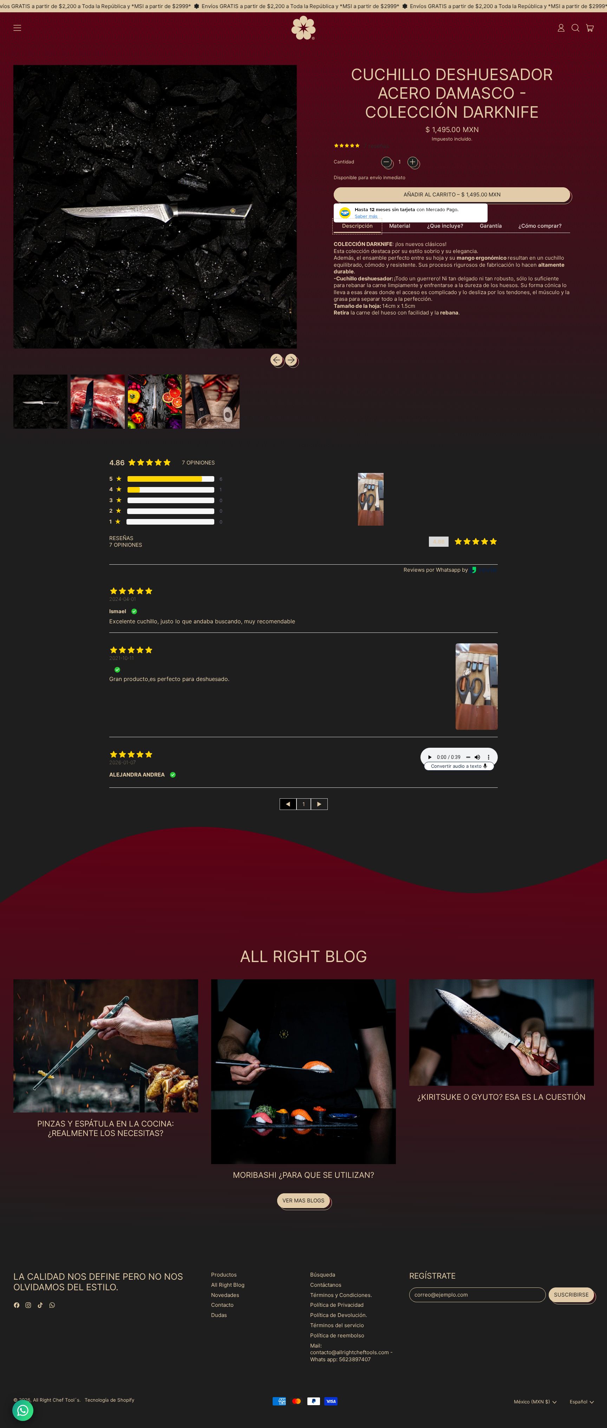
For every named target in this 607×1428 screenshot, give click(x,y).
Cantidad (344, 161)
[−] (386, 162)
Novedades (225, 1295)
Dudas (219, 1315)
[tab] (357, 226)
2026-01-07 (122, 762)
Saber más (366, 216)
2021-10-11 (121, 658)
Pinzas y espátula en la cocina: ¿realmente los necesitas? (105, 1128)
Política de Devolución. (338, 1315)
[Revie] (483, 570)
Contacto (222, 1305)
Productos (224, 1274)
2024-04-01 (122, 599)
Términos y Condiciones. (341, 1295)
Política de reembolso (337, 1335)
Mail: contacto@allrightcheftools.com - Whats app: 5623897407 (351, 1352)
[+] (412, 162)
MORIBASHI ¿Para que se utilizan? (303, 1175)
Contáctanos (325, 1284)
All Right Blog (227, 1284)
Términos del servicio (337, 1325)
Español (578, 1401)
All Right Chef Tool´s (56, 1400)
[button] (575, 27)
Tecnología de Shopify (109, 1400)
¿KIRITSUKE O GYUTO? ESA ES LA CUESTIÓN (501, 1097)
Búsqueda (322, 1274)
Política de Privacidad (337, 1305)
